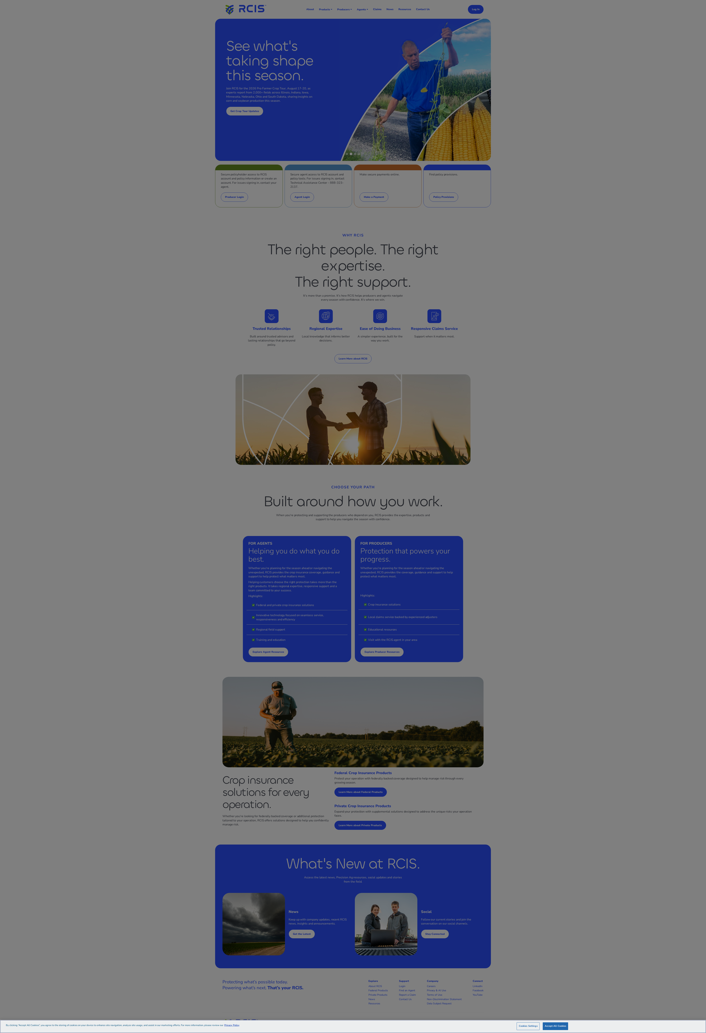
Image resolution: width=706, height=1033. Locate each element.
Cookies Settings (528, 1026)
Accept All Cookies (555, 1026)
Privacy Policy (231, 1025)
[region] (353, 1026)
